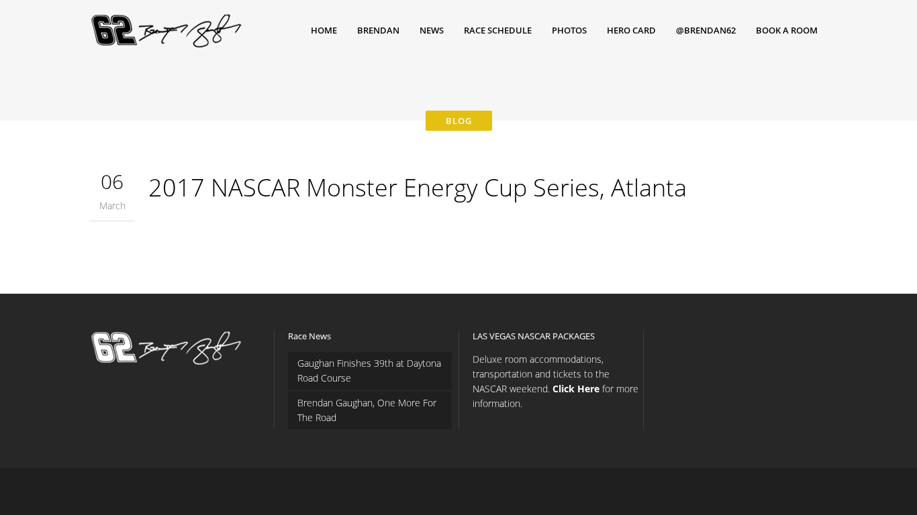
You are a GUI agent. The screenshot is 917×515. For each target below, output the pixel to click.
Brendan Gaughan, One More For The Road (366, 410)
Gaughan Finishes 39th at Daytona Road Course (369, 370)
